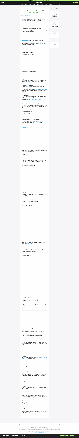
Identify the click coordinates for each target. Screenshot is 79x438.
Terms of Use (39, 432)
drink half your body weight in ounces (34, 99)
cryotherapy (29, 81)
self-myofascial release (43, 89)
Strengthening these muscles (26, 40)
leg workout (33, 19)
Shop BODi (75, 2)
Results (46, 4)
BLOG (30, 12)
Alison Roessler (42, 43)
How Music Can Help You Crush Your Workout (54, 15)
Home (39, 3)
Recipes (34, 4)
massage (27, 86)
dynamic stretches (27, 48)
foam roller (35, 89)
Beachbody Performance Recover (32, 109)
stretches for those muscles (37, 122)
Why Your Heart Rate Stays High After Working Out (55, 25)
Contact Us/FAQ (36, 432)
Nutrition (26, 4)
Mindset (30, 4)
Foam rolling (33, 42)
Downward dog (25, 127)
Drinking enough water (28, 97)
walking (30, 408)
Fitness (22, 4)
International (50, 4)
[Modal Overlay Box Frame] (39, 436)
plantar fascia (30, 243)
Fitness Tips (38, 12)
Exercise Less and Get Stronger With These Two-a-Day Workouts (55, 46)
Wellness (42, 4)
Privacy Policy (42, 432)
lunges (32, 48)
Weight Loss (37, 4)
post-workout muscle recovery (41, 103)
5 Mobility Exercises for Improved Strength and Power (55, 36)
